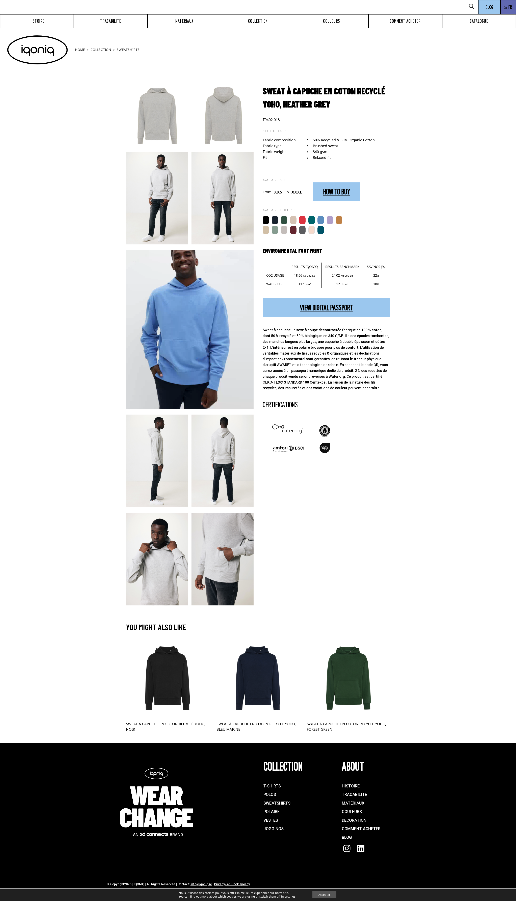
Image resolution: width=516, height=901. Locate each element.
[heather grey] (284, 230)
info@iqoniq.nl (201, 884)
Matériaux (184, 21)
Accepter (324, 895)
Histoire (37, 21)
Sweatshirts (128, 50)
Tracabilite (110, 21)
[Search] (473, 7)
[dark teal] (320, 230)
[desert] (293, 220)
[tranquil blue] (320, 220)
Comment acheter (405, 21)
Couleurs (331, 21)
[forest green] (284, 220)
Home (80, 50)
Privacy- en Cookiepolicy (232, 884)
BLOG (489, 7)
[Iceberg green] (275, 230)
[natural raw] (266, 230)
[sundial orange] (339, 220)
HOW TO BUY (336, 192)
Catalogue (479, 21)
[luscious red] (302, 220)
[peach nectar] (311, 230)
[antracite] (302, 230)
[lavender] (330, 220)
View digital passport (326, 308)
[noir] (266, 220)
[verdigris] (311, 220)
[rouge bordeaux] (293, 230)
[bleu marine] (275, 220)
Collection (258, 21)
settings (290, 896)
